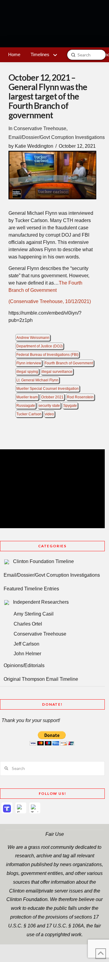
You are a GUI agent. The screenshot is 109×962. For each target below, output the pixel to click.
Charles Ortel (28, 623)
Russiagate (25, 405)
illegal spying (27, 372)
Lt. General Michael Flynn (37, 380)
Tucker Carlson (28, 414)
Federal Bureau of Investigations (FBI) (47, 355)
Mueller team (27, 397)
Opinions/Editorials (24, 665)
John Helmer (27, 653)
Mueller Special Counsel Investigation (47, 388)
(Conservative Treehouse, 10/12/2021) (49, 301)
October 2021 (52, 397)
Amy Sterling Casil (34, 613)
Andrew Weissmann (32, 338)
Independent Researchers (41, 602)
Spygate (70, 405)
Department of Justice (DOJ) (39, 346)
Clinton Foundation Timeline (43, 561)
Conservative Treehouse (40, 128)
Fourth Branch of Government (69, 363)
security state (49, 405)
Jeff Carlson (26, 643)
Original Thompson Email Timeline (41, 679)
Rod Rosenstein (80, 397)
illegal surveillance (56, 372)
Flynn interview (28, 363)
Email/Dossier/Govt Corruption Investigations (56, 137)
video (49, 414)
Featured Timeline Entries (31, 588)
